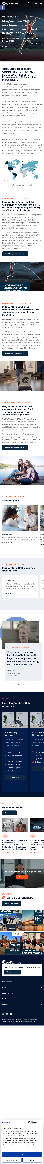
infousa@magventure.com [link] (28, 1021)
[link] (2, 7)
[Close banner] (41, 1122)
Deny (32, 1160)
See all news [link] (9, 813)
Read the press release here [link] (15, 254)
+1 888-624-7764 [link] (15, 1021)
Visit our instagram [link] (12, 903)
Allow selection (12, 1160)
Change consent (12, 972)
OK (22, 1154)
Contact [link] (22, 877)
